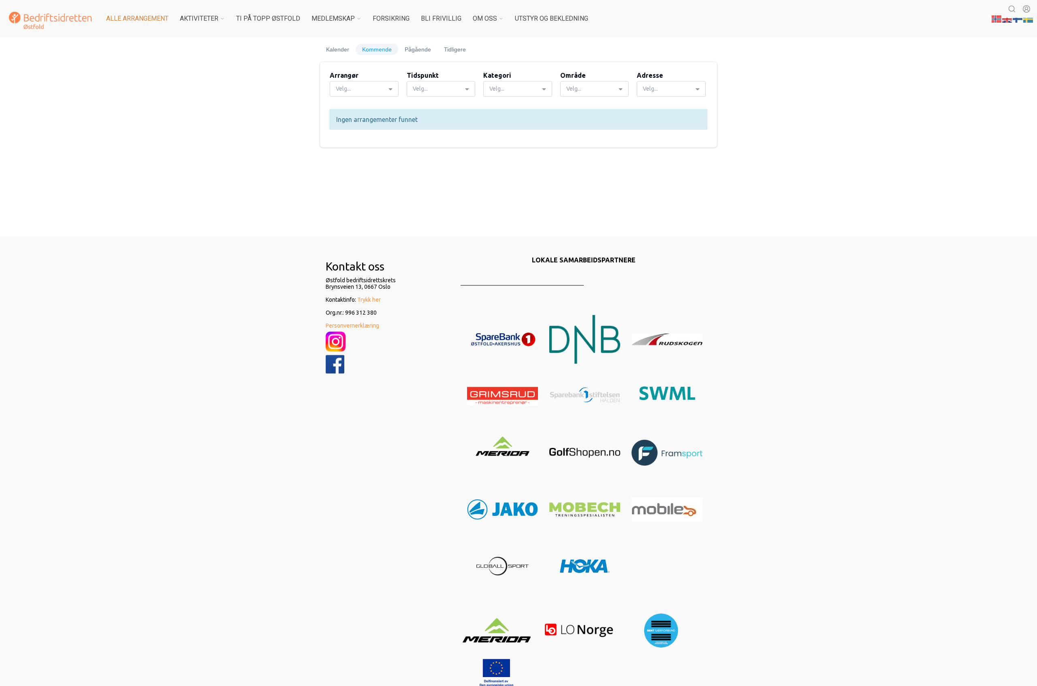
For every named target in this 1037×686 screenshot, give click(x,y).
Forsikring (391, 18)
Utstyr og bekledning (551, 18)
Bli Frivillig (441, 18)
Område (573, 75)
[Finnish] (1018, 18)
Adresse (650, 75)
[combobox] (364, 88)
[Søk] (1012, 9)
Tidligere (455, 49)
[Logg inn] (1026, 9)
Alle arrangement (137, 18)
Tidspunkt (423, 75)
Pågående (418, 49)
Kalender (337, 49)
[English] (1007, 18)
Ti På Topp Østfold (268, 18)
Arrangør (344, 75)
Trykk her (369, 299)
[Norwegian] (997, 18)
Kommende (377, 49)
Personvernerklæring (352, 325)
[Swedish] (1028, 18)
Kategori (497, 75)
